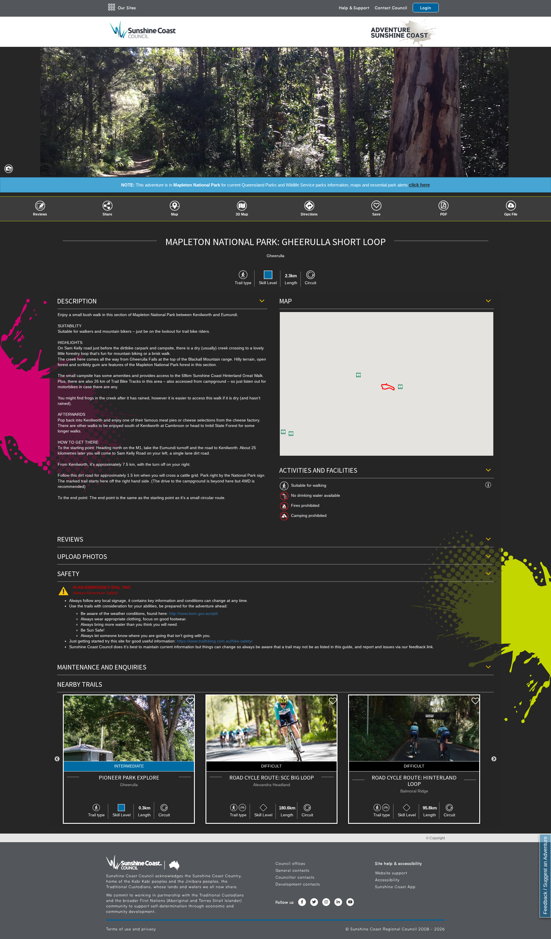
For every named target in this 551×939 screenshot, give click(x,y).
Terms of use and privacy (131, 928)
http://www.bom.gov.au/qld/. (194, 613)
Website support (391, 872)
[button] (283, 432)
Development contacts (298, 884)
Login (425, 7)
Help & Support (354, 7)
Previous (57, 759)
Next (494, 759)
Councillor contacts (295, 877)
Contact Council (391, 7)
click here (419, 184)
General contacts (292, 870)
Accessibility (387, 879)
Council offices (290, 863)
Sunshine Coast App (395, 886)
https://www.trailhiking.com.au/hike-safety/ (215, 641)
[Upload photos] (7, 167)
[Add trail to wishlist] (190, 701)
